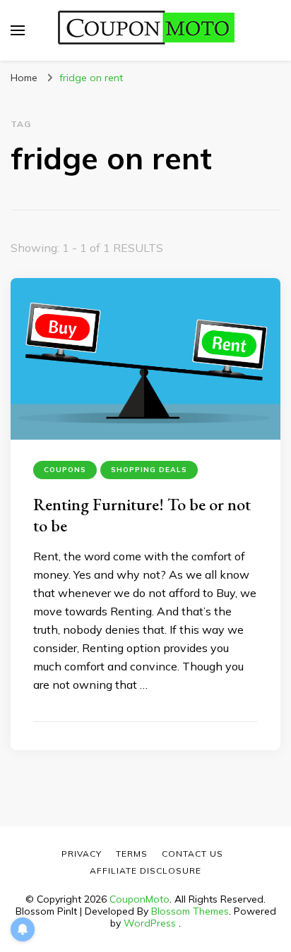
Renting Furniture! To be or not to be (142, 514)
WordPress (150, 923)
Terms (132, 853)
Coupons (65, 469)
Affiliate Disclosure (145, 870)
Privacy (81, 853)
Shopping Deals (149, 469)
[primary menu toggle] (18, 30)
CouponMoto (139, 899)
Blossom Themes (190, 911)
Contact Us (192, 853)
